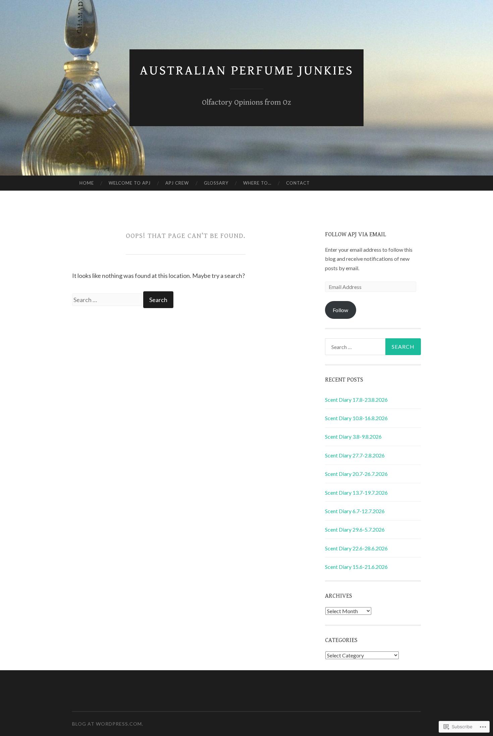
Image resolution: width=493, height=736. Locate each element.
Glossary (216, 183)
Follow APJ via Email (355, 234)
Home (86, 183)
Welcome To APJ (130, 183)
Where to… (257, 183)
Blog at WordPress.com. (107, 724)
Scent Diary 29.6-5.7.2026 (355, 529)
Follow (340, 310)
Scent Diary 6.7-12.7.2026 (355, 511)
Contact (298, 183)
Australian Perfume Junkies (246, 70)
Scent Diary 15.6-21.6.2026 (356, 566)
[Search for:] (107, 299)
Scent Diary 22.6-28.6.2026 (356, 548)
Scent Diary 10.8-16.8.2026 (356, 418)
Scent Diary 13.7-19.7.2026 (356, 492)
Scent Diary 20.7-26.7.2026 (356, 474)
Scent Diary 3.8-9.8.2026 (353, 436)
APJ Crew (177, 183)
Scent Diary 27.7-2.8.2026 (355, 455)
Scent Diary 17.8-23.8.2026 (356, 399)
